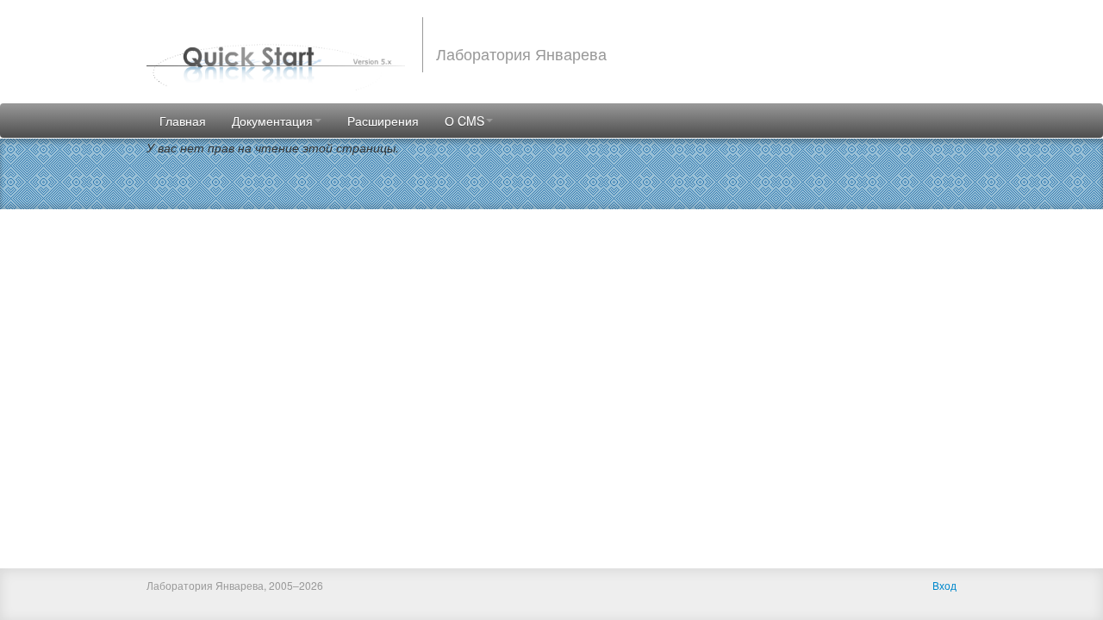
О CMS (464, 120)
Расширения (383, 120)
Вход (944, 585)
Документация (272, 120)
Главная (182, 120)
